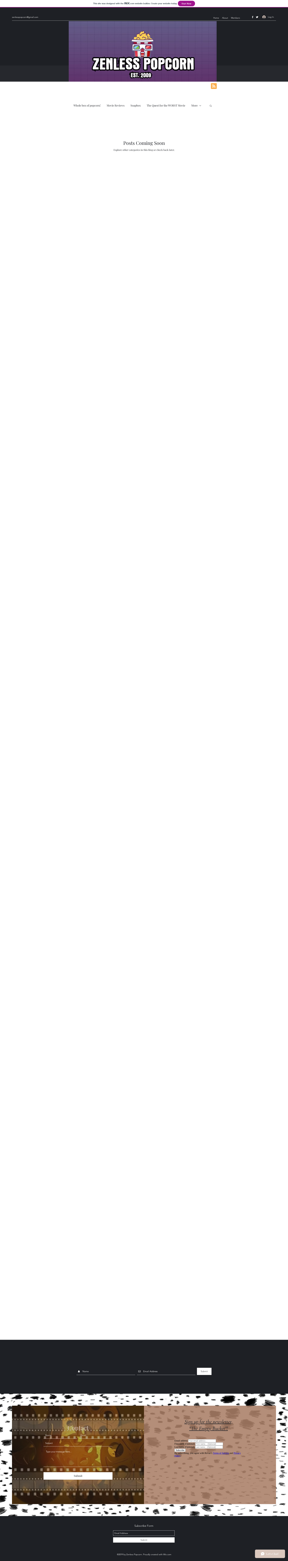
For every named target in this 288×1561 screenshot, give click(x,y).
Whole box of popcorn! (87, 105)
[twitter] (257, 17)
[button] (210, 106)
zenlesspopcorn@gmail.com (25, 17)
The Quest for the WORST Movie (166, 105)
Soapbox (135, 105)
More (194, 105)
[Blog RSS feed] (214, 86)
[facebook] (252, 17)
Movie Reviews (115, 105)
